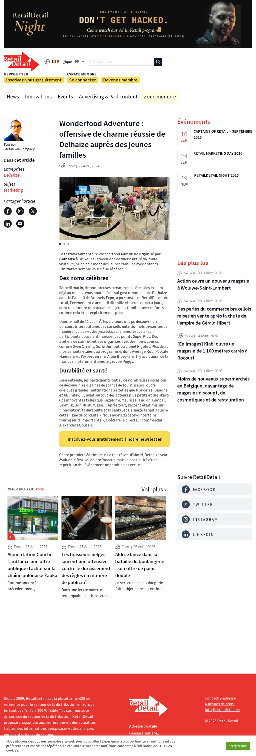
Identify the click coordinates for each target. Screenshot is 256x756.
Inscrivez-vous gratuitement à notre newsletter (115, 439)
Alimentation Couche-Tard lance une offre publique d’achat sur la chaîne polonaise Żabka (32, 564)
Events (65, 96)
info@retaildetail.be (222, 709)
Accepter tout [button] (238, 746)
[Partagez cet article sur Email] (20, 224)
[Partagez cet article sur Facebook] (8, 211)
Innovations (38, 96)
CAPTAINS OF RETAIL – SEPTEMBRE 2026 (223, 134)
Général (189, 273)
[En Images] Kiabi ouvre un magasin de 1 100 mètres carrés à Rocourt (212, 351)
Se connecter (82, 80)
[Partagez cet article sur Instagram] (20, 211)
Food (71, 165)
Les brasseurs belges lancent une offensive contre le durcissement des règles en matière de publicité (86, 568)
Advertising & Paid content (108, 96)
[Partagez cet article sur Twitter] (33, 211)
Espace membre (82, 73)
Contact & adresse (220, 698)
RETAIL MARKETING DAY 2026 (218, 153)
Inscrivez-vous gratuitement (34, 80)
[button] (165, 207)
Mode (189, 336)
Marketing (13, 190)
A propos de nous (219, 703)
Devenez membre (120, 80)
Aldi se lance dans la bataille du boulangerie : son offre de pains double (139, 564)
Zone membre (160, 96)
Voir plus (152, 489)
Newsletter (16, 73)
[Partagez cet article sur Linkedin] (8, 224)
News (13, 96)
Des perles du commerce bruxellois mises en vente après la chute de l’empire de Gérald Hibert (214, 316)
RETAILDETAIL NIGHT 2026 (216, 175)
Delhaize (12, 175)
